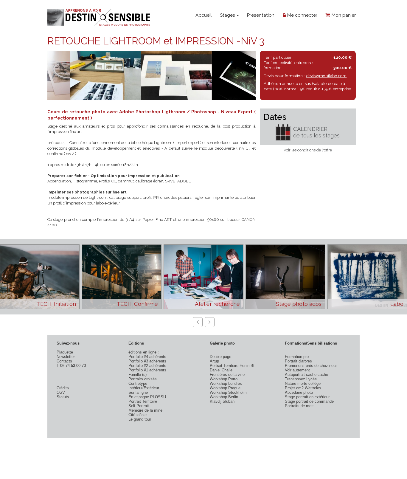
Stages (228, 15)
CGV (61, 392)
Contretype (137, 383)
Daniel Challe (221, 370)
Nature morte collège (303, 383)
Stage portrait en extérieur (307, 397)
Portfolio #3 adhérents (147, 361)
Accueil (203, 15)
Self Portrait (138, 406)
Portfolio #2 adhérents (147, 365)
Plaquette (65, 352)
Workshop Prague (225, 388)
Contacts (64, 361)
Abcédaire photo (299, 392)
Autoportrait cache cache (306, 374)
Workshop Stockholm (228, 392)
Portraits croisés (142, 379)
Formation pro (297, 356)
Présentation (260, 15)
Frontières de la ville (227, 374)
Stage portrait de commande (309, 401)
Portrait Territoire (142, 401)
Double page (220, 356)
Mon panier (343, 15)
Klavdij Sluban (222, 401)
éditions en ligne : (143, 352)
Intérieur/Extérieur (143, 388)
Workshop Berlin (224, 397)
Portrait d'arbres (298, 361)
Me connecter (301, 15)
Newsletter (66, 356)
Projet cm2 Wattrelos (303, 388)
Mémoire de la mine (145, 410)
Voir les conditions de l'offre (308, 150)
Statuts (63, 397)
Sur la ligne (138, 392)
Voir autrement (297, 370)
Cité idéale (137, 415)
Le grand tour (139, 419)
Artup (214, 361)
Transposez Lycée (301, 379)
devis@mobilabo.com (326, 75)
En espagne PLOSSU (147, 397)
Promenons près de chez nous (311, 365)
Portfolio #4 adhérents (147, 356)
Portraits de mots (300, 406)
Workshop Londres (226, 383)
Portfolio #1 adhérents (147, 370)
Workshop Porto (223, 379)
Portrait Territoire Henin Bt (232, 365)
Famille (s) (137, 374)
